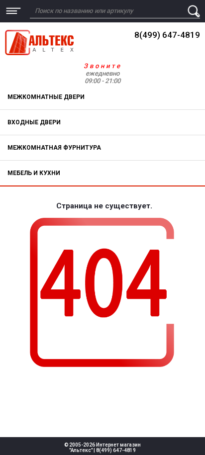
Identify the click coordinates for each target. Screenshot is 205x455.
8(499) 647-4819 (167, 35)
